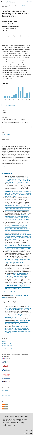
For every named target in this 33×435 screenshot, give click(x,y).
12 (14, 291)
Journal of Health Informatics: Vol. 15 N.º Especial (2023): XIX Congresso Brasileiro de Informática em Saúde (17, 181)
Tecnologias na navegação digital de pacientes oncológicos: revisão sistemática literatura (17, 206)
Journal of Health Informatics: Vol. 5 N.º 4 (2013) (17, 309)
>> (16, 291)
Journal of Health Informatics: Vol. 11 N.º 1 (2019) (17, 316)
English (4, 341)
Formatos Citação (7, 127)
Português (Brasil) (7, 345)
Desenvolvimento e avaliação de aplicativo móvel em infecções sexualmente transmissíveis (17, 260)
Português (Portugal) (7, 348)
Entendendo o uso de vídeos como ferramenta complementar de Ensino (16, 315)
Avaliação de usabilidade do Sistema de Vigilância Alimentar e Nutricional (16, 273)
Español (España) (6, 343)
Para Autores (5, 393)
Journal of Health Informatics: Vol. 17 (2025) (18, 261)
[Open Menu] (1, 1)
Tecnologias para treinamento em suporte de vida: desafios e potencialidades (16, 226)
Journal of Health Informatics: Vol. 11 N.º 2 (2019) (16, 322)
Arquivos (13, 5)
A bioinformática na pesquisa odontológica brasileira (18, 307)
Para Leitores (5, 390)
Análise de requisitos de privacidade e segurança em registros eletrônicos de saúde (18, 234)
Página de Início (5, 5)
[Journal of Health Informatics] (6, 358)
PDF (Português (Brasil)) (9, 105)
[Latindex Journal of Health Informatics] (6, 367)
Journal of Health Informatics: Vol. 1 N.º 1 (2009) (18, 249)
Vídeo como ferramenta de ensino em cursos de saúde (17, 321)
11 (12, 291)
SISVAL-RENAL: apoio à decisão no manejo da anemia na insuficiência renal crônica (16, 178)
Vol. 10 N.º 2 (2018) (21, 5)
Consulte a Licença (6, 166)
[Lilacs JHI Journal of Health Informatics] (6, 371)
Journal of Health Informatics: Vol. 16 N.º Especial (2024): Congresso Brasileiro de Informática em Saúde (18, 194)
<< (2, 291)
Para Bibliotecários (6, 395)
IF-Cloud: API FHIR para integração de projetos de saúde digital (17, 215)
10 (11, 291)
